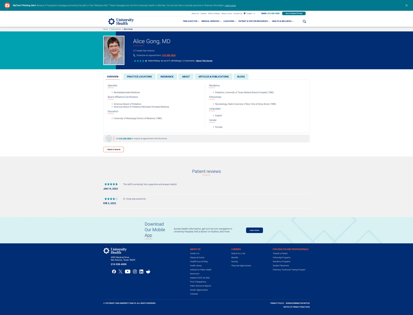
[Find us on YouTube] (128, 271)
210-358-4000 (273, 13)
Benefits (234, 257)
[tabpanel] (206, 106)
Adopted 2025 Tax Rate (200, 278)
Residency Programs (281, 261)
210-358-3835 (169, 55)
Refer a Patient (214, 13)
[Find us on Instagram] (135, 271)
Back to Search (113, 149)
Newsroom (194, 274)
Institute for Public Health (200, 270)
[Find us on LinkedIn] (141, 271)
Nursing (234, 261)
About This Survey (204, 61)
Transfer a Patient (280, 253)
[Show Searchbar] (304, 21)
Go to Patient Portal (294, 13)
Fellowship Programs (281, 257)
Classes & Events (197, 257)
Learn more (230, 5)
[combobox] (249, 13)
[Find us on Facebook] (114, 271)
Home (105, 29)
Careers (203, 13)
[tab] (112, 77)
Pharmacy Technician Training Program (289, 270)
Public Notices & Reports (200, 286)
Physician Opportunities (241, 265)
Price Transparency (198, 282)
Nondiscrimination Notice (298, 303)
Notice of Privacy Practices (297, 307)
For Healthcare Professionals (291, 249)
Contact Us (237, 13)
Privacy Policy (277, 303)
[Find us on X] (120, 271)
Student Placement (281, 265)
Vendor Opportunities (199, 290)
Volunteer (194, 294)
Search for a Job (238, 253)
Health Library (196, 265)
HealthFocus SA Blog (199, 261)
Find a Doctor (116, 29)
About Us (195, 13)
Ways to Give (226, 13)
